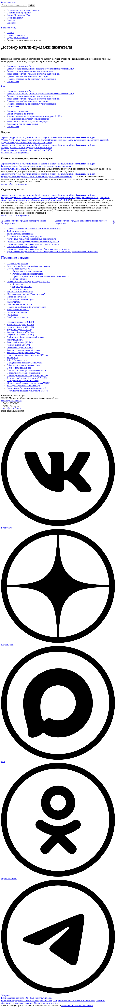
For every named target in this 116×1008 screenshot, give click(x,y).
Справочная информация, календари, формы (28, 281)
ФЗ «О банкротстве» (17, 360)
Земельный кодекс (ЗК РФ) (20, 342)
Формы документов (22, 286)
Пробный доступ (15, 18)
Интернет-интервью (16, 297)
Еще (3, 86)
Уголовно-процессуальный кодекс (23, 352)
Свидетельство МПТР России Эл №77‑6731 (74, 1000)
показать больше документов (15, 152)
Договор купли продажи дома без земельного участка (33, 241)
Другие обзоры (19, 279)
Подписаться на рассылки (19, 304)
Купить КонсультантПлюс (19, 15)
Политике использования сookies (77, 1005)
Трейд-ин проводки (16, 231)
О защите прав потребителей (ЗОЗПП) (25, 362)
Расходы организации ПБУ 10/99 (22, 380)
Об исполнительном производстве (23, 365)
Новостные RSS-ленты (18, 309)
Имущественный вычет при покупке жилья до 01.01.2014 (35, 116)
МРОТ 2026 (12, 357)
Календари (17, 284)
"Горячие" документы (17, 263)
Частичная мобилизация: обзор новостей (26, 388)
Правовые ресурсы (16, 35)
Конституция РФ (15, 340)
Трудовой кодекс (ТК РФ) (19, 329)
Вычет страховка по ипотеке (20, 114)
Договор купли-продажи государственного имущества (25, 222)
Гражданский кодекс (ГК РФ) (21, 322)
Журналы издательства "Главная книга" (26, 294)
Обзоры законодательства (19, 268)
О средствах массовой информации (24, 373)
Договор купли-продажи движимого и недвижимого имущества (81, 222)
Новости (11, 20)
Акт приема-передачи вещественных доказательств (31, 239)
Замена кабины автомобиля (20, 234)
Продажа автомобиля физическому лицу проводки (31, 79)
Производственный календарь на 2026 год (27, 375)
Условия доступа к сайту (46, 1003)
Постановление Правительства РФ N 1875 (27, 390)
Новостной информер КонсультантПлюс (26, 307)
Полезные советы (20, 289)
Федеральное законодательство (27, 271)
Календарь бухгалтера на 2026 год (23, 385)
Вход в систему (8, 2)
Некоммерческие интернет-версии (23, 10)
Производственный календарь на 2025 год (27, 355)
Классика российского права (21, 299)
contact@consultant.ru (11, 400)
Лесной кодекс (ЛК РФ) (18, 345)
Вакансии (11, 23)
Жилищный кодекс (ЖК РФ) (20, 324)
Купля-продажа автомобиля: (20, 66)
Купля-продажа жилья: (18, 111)
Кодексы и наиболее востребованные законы (28, 266)
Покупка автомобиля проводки (22, 246)
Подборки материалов (17, 37)
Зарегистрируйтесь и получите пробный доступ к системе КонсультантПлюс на (48, 137)
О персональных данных (19, 368)
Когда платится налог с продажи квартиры (27, 121)
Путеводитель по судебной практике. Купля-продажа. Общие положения (36, 176)
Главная (10, 32)
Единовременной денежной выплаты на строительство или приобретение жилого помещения (52, 251)
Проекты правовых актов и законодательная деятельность (40, 276)
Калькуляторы (14, 302)
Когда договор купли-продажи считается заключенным (33, 74)
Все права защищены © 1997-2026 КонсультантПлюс (26, 998)
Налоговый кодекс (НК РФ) (20, 327)
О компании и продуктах (19, 12)
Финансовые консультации (20, 291)
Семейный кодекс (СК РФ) (20, 347)
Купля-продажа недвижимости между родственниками (33, 244)
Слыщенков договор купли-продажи (24, 236)
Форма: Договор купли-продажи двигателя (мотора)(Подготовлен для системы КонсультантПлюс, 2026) (26, 148)
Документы (12, 314)
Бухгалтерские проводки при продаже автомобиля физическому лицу (40, 69)
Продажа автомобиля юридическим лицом (27, 76)
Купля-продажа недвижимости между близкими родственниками (38, 249)
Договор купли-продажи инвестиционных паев (30, 71)
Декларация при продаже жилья (22, 124)
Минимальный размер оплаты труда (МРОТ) (28, 383)
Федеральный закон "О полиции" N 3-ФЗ (27, 378)
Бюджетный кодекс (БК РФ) (20, 334)
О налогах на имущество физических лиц (27, 370)
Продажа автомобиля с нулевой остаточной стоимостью (34, 228)
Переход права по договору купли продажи (28, 119)
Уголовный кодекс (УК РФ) (20, 332)
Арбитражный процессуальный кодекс (25, 337)
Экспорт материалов (17, 312)
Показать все (13, 81)
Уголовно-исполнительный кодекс (23, 350)
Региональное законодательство (27, 274)
